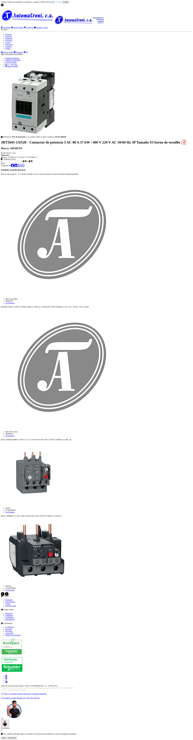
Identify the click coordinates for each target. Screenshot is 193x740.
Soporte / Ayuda (42, 28)
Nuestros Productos (12, 58)
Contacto (8, 47)
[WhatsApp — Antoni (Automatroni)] (14, 719)
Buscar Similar (12, 66)
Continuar (11, 738)
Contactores (9, 617)
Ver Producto (10, 303)
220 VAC (14, 64)
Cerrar (4, 738)
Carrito (30, 28)
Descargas (9, 44)
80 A (7, 64)
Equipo (7, 49)
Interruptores (9, 619)
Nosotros (8, 34)
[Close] (2, 730)
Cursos (7, 42)
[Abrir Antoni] (5, 723)
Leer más (58, 2)
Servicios (8, 36)
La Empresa (9, 627)
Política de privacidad (13, 635)
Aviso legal (9, 633)
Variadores (9, 615)
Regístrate (7, 28)
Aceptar (65, 2)
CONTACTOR (11, 62)
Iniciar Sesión (18, 28)
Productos (8, 38)
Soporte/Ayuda (10, 606)
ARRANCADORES (12, 60)
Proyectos (8, 40)
